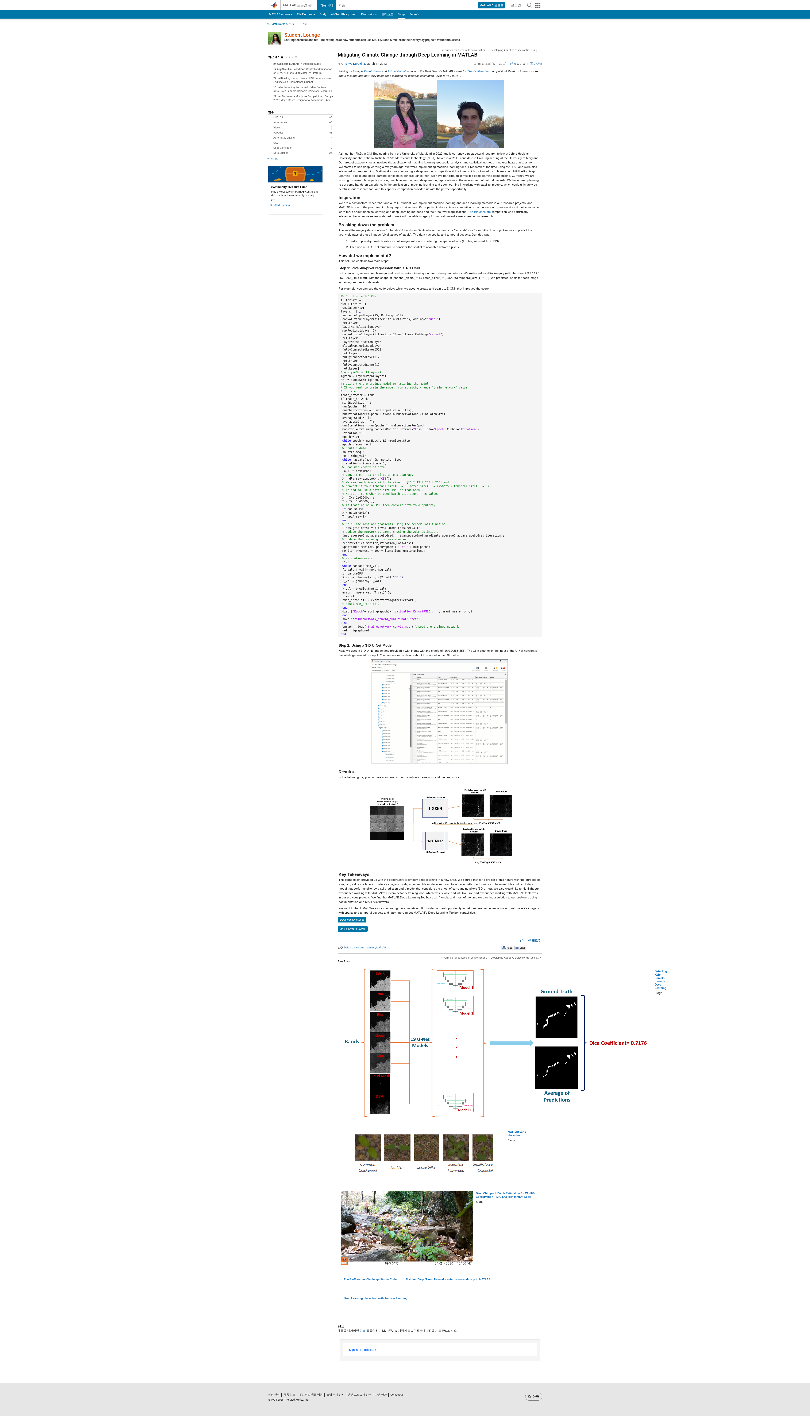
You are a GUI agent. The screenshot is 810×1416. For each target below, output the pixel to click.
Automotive (302, 122)
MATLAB (302, 117)
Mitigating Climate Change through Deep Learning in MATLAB (407, 55)
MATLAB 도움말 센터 (299, 5)
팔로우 (536, 940)
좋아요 (519, 63)
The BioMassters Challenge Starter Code (370, 1279)
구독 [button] (304, 24)
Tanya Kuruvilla (354, 63)
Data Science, (351, 947)
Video (302, 127)
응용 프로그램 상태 (359, 1394)
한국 (535, 1396)
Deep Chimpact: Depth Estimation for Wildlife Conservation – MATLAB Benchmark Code (505, 1195)
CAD (302, 142)
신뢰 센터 (274, 1394)
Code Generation (302, 147)
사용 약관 (381, 1394)
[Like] (522, 940)
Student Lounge (302, 35)
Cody (323, 14)
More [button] (413, 14)
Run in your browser (354, 929)
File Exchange (306, 14)
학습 (341, 5)
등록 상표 (289, 1394)
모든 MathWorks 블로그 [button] (279, 24)
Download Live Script (352, 919)
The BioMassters (479, 211)
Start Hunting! (282, 205)
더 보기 (275, 158)
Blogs (401, 14)
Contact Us (397, 1394)
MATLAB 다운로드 (491, 5)
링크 (363, 1330)
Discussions (369, 14)
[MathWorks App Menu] (537, 5)
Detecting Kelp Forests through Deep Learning (661, 980)
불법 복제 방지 (335, 1394)
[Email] (520, 947)
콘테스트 (387, 14)
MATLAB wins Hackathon (517, 1133)
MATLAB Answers (280, 14)
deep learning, (368, 947)
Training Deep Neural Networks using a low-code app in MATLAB (448, 1279)
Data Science (302, 152)
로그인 (517, 6)
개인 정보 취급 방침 (311, 1394)
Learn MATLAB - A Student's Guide (301, 63)
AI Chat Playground (343, 14)
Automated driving (302, 137)
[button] (529, 5)
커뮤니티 (326, 5)
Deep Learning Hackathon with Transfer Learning (376, 1298)
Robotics (302, 132)
